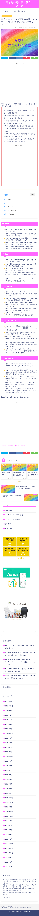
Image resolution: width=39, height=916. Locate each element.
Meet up (11, 207)
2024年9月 (8, 738)
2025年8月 (8, 710)
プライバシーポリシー (16, 911)
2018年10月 (9, 853)
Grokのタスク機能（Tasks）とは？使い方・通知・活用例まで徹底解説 (19, 670)
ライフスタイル (10, 528)
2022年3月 (8, 788)
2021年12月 (9, 798)
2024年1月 (8, 752)
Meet (9, 200)
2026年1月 (8, 701)
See (9, 203)
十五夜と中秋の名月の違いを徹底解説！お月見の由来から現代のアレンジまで (20, 677)
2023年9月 (8, 761)
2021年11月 (9, 802)
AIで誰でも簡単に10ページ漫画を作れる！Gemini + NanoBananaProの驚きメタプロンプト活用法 (20, 662)
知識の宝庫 (9, 510)
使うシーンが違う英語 (20, 445)
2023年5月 (8, 779)
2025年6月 (8, 715)
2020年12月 (9, 811)
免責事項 (26, 911)
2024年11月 (9, 733)
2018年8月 (8, 862)
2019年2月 (8, 834)
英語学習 (11, 445)
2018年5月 (8, 866)
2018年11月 (9, 848)
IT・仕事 (8, 524)
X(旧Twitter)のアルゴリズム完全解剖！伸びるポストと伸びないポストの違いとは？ (20, 654)
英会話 (4, 445)
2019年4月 (8, 830)
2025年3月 (8, 729)
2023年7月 (8, 770)
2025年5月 (8, 720)
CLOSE (32, 194)
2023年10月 (9, 756)
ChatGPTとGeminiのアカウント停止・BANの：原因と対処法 (20, 647)
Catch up (11, 214)
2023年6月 (8, 775)
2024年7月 (8, 747)
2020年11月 (9, 816)
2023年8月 (8, 765)
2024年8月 (8, 742)
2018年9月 (8, 857)
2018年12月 (9, 843)
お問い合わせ (7, 897)
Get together (12, 210)
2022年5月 (8, 784)
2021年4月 (8, 807)
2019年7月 (8, 825)
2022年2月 (8, 793)
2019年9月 (8, 821)
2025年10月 (9, 706)
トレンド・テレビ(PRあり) (14, 515)
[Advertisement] (19, 83)
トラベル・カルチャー (6, 16)
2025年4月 (8, 724)
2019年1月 (8, 839)
